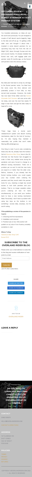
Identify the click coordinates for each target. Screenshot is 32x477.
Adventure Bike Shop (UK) (10, 234)
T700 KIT (5, 24)
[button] (30, 6)
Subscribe (6, 265)
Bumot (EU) (5, 237)
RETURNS (4, 462)
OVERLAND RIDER (16, 317)
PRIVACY (4, 457)
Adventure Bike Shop (13, 154)
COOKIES (4, 459)
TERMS (3, 454)
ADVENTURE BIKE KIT (15, 24)
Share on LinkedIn (16, 292)
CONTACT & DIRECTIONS (9, 425)
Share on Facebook (16, 288)
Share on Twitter (16, 283)
